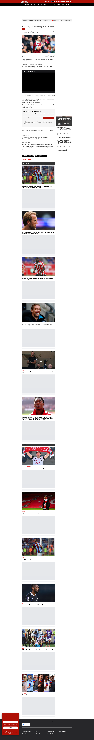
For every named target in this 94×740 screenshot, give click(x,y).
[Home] (22, 4)
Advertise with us (62, 731)
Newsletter (39, 4)
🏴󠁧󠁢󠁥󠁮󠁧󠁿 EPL (60, 20)
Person (23, 23)
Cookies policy (62, 728)
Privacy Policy (14, 731)
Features (53, 4)
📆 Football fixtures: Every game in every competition (39, 20)
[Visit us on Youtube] (54, 1)
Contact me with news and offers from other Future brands (10, 725)
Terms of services (37, 120)
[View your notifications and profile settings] (71, 2)
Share (25, 56)
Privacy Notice (27, 121)
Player (27, 23)
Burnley (36, 155)
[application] (38, 82)
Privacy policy (49, 728)
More (67, 4)
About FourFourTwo (50, 731)
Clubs (63, 4)
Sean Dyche (31, 155)
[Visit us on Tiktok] (60, 1)
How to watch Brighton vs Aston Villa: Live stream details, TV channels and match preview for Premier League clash (64, 142)
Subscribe (62, 1)
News (44, 4)
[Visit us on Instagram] (56, 1)
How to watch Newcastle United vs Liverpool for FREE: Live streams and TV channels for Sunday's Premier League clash (64, 135)
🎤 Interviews (67, 20)
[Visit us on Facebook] (51, 1)
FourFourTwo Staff (29, 28)
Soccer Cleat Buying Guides (30, 4)
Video (48, 4)
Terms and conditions (26, 728)
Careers (36, 731)
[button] (72, 1)
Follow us (46, 56)
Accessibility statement (26, 731)
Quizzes (58, 4)
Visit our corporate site (62, 721)
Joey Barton (24, 155)
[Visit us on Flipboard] (58, 1)
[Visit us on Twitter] (53, 1)
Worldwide (24, 733)
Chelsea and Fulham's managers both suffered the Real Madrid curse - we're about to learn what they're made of (64, 129)
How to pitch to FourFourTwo (40, 733)
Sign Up (10, 727)
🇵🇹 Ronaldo (54, 20)
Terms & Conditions (9, 732)
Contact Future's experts (39, 728)
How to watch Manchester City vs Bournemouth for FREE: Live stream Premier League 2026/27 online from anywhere (64, 148)
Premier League (43, 155)
